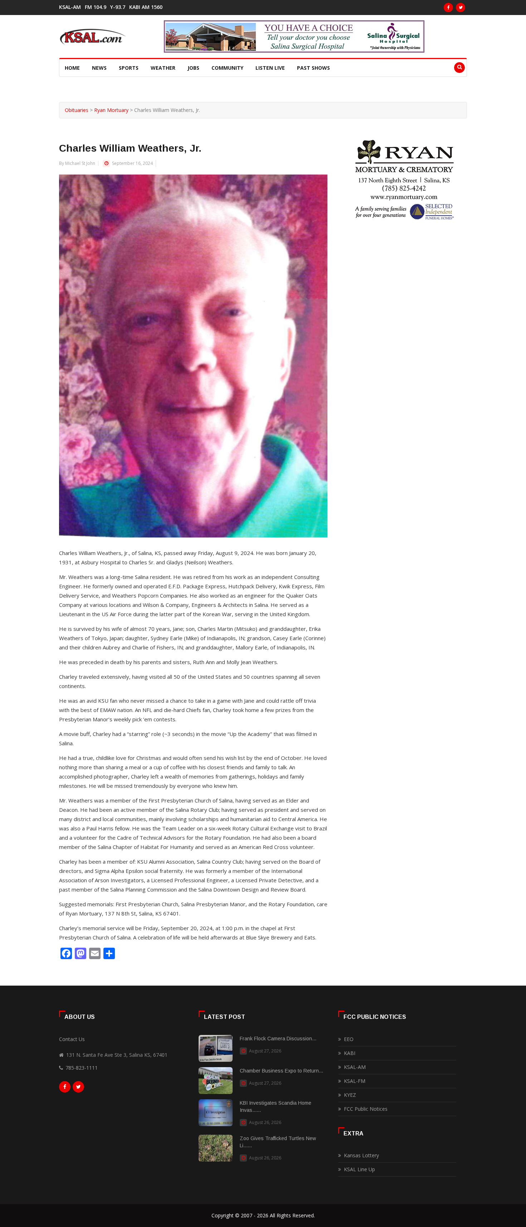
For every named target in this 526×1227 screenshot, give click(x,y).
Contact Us (72, 1039)
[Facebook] (448, 7)
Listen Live (270, 67)
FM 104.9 (95, 7)
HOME (72, 67)
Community (227, 67)
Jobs (193, 67)
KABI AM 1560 (145, 7)
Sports (128, 67)
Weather (163, 67)
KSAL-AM (70, 7)
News (99, 67)
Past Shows (313, 67)
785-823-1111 (81, 1067)
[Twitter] (460, 7)
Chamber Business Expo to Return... (281, 1071)
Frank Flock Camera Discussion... (278, 1038)
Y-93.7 (117, 7)
